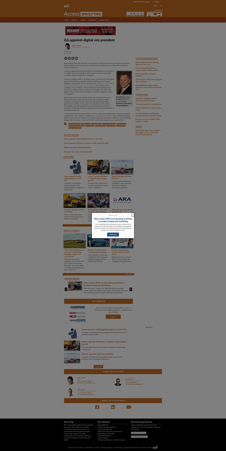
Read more (113, 234)
